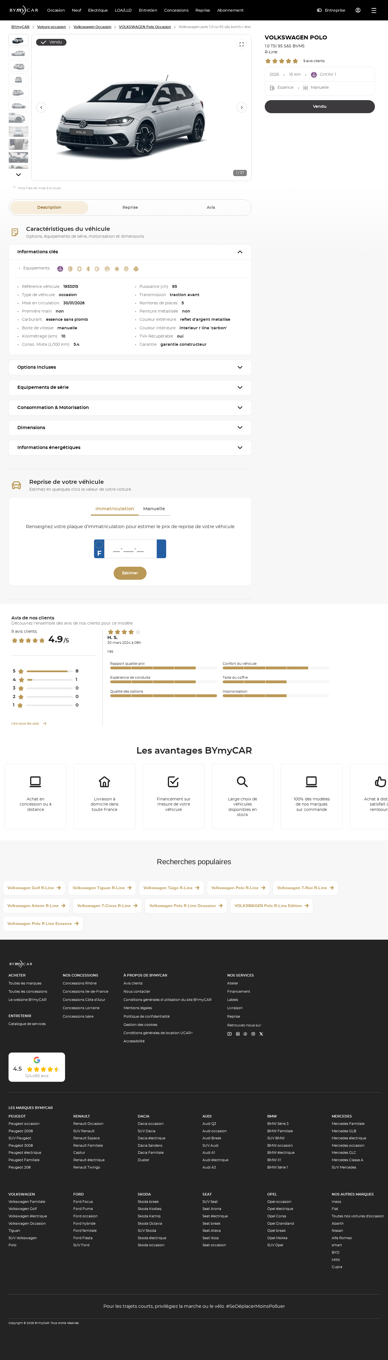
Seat (207, 1194)
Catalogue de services (27, 1024)
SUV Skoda (147, 1230)
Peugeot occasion (24, 1123)
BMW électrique (281, 1152)
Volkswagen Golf (23, 1209)
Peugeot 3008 (21, 1145)
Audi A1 (209, 1152)
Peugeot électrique (25, 1152)
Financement (238, 991)
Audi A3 (209, 1167)
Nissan (337, 1230)
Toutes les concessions (28, 991)
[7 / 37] (18, 119)
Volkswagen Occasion (27, 1223)
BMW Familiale (280, 1131)
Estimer (130, 573)
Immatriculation (114, 509)
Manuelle (154, 509)
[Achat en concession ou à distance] (35, 796)
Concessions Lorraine (81, 1008)
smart (337, 1245)
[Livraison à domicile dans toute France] (104, 796)
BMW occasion (280, 1145)
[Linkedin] (229, 1034)
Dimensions (31, 427)
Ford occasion (85, 1216)
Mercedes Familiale (348, 1123)
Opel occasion (279, 1201)
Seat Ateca (212, 1230)
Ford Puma (83, 1209)
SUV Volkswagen (23, 1238)
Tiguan (14, 1230)
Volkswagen (22, 1194)
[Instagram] (253, 1034)
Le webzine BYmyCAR (28, 999)
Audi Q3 (209, 1123)
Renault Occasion (88, 1123)
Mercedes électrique (349, 1138)
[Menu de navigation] (373, 10)
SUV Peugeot (20, 1138)
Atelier (232, 983)
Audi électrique (215, 1160)
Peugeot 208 (20, 1167)
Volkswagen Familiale (27, 1201)
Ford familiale (85, 1230)
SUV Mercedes (344, 1167)
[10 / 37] (18, 158)
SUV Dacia (146, 1131)
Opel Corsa (276, 1216)
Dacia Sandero (150, 1145)
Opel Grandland (280, 1223)
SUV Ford (81, 1245)
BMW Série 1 (277, 1167)
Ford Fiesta (83, 1238)
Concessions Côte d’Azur (84, 999)
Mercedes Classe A (347, 1160)
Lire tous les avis (25, 723)
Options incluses (36, 367)
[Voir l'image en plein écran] (242, 44)
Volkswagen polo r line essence (39, 923)
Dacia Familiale (151, 1152)
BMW (272, 1116)
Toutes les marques (25, 983)
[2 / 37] (18, 53)
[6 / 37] (18, 106)
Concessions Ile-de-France (85, 991)
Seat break (211, 1223)
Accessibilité (134, 1041)
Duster (143, 1160)
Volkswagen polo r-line (234, 887)
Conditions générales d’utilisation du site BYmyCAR (168, 999)
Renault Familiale (88, 1145)
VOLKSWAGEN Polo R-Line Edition (268, 905)
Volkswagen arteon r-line (33, 905)
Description (49, 208)
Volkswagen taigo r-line (168, 887)
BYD (335, 1252)
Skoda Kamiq (149, 1216)
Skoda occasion (151, 1245)
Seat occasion (214, 1245)
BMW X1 (274, 1160)
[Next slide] (18, 175)
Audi (207, 1116)
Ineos (336, 1201)
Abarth (338, 1223)
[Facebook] (245, 1034)
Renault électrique (89, 1160)
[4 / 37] (18, 79)
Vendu (320, 107)
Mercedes (342, 1116)
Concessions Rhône (80, 983)
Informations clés (37, 252)
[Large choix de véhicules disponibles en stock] (242, 796)
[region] (141, 107)
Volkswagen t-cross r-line (104, 905)
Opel (272, 1194)
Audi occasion (215, 1131)
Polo (12, 1245)
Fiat (335, 1209)
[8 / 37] (18, 132)
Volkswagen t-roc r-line (302, 887)
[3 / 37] (18, 66)
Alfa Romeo (342, 1238)
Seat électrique (215, 1216)
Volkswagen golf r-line (30, 887)
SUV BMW (276, 1138)
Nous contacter (137, 991)
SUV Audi (210, 1145)
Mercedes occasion (348, 1145)
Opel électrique (280, 1209)
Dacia (143, 1116)
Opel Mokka (277, 1238)
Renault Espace (86, 1138)
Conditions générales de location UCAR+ (158, 1033)
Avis (211, 208)
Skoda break (148, 1201)
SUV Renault (84, 1131)
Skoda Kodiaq (149, 1209)
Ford (78, 1194)
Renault (81, 1116)
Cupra (337, 1267)
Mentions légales (138, 1008)
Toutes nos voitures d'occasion (358, 1216)
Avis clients (133, 983)
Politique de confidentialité (147, 1016)
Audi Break (212, 1138)
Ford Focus (83, 1201)
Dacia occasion (151, 1123)
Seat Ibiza (211, 1238)
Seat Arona (212, 1209)
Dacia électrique (151, 1138)
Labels (232, 999)
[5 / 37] (18, 92)
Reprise (130, 208)
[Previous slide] (41, 107)
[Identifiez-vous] (358, 10)
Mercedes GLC (344, 1152)
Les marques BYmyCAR (31, 1108)
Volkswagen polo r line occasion (182, 905)
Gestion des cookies (140, 1024)
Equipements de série (43, 387)
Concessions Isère (78, 1016)
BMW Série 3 (278, 1123)
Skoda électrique (152, 1238)
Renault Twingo (86, 1167)
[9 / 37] (18, 145)
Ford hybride (84, 1223)
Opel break (276, 1230)
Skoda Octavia (150, 1223)
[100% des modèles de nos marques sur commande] (311, 796)
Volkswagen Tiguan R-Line (99, 887)
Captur (79, 1152)
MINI (336, 1260)
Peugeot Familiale (24, 1160)
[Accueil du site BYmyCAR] (24, 10)
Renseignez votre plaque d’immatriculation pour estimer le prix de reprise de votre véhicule (130, 526)
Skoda (144, 1194)
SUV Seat (210, 1201)
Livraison (235, 1008)
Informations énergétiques (48, 447)
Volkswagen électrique (28, 1216)
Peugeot (17, 1116)
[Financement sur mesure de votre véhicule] (173, 796)
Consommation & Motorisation (53, 407)
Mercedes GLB (344, 1131)
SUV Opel (275, 1245)
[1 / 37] (18, 40)
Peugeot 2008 (21, 1131)
